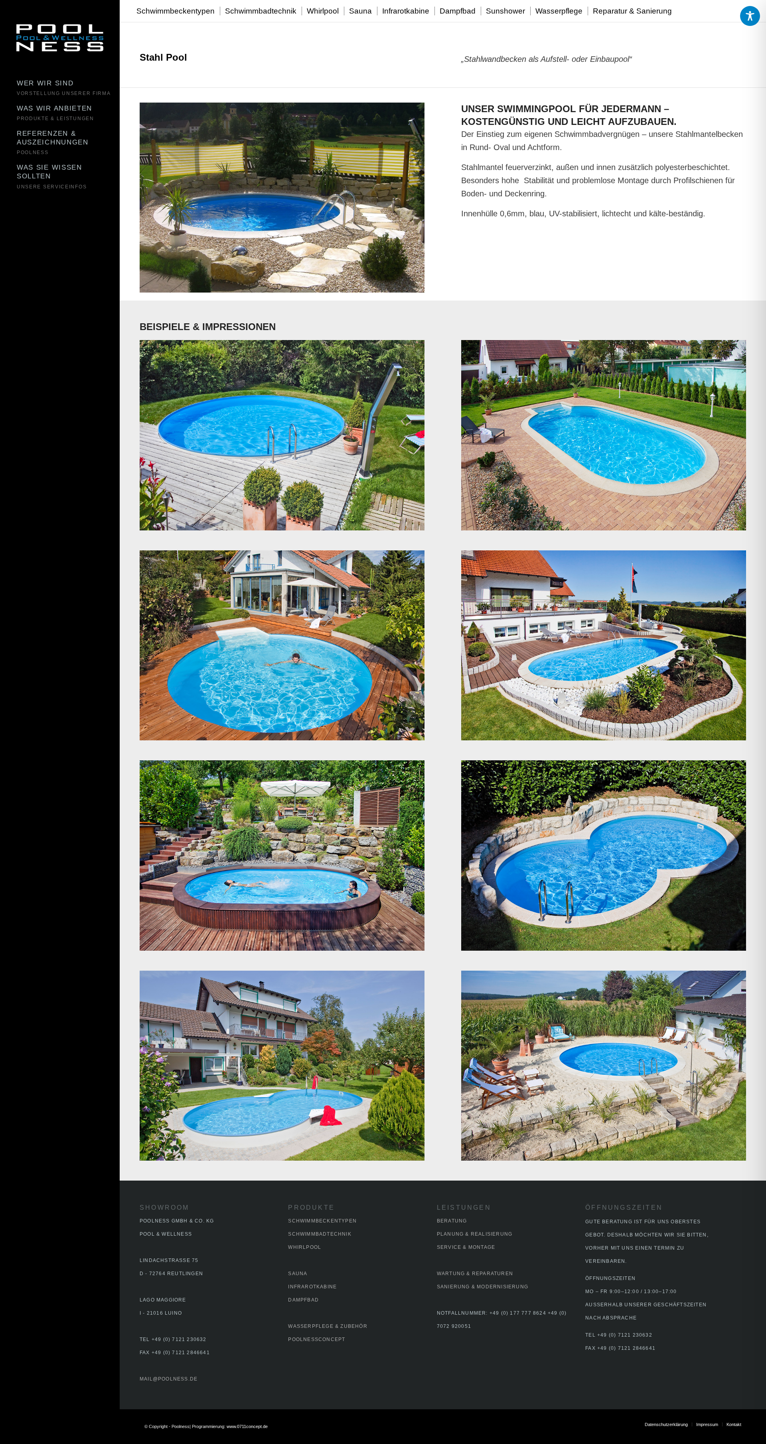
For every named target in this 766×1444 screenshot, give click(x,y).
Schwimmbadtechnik (319, 1234)
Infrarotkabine (312, 1287)
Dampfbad (303, 1300)
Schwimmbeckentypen (322, 1221)
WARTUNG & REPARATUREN (475, 1273)
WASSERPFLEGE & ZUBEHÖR (327, 1326)
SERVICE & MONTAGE (466, 1247)
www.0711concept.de (247, 1426)
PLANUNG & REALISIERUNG (474, 1234)
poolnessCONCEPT (316, 1339)
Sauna (297, 1273)
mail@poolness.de (168, 1379)
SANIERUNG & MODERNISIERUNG (482, 1287)
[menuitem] (68, 88)
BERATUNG (452, 1221)
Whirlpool (304, 1247)
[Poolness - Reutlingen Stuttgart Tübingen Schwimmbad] (60, 38)
